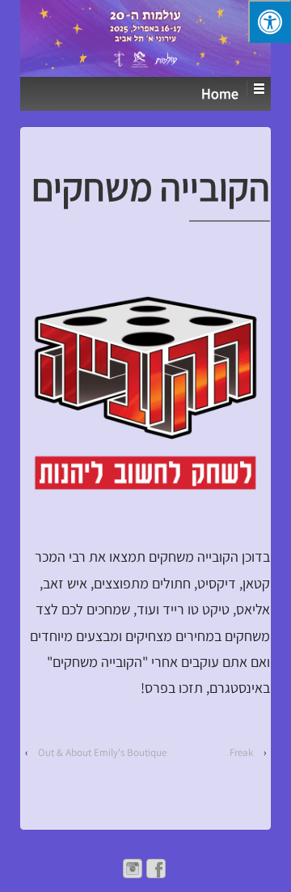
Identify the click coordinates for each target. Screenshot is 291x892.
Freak (241, 752)
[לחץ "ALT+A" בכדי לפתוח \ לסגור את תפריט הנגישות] (269, 21)
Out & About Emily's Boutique (102, 752)
